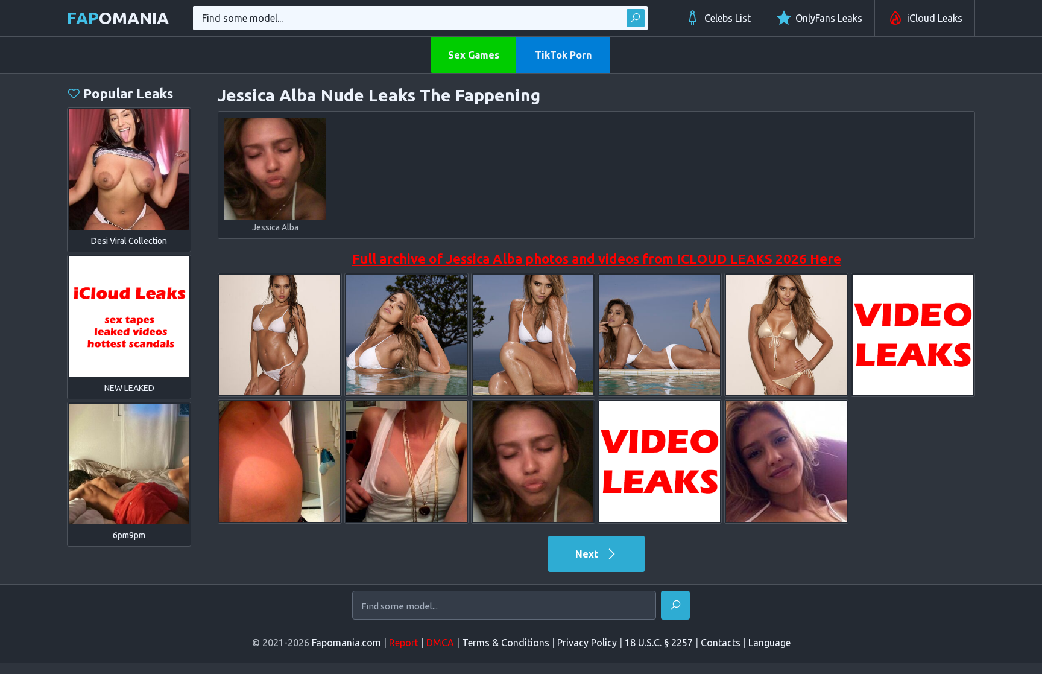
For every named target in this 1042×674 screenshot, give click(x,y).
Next (588, 553)
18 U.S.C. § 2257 (659, 642)
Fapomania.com (346, 642)
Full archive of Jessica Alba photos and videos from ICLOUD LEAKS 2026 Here (596, 258)
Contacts (720, 642)
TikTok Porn (563, 54)
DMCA (440, 642)
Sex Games (473, 54)
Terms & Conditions (505, 642)
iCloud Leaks (934, 18)
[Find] (636, 18)
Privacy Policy (587, 642)
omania (118, 17)
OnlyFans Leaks (828, 18)
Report (403, 642)
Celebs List (727, 18)
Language (769, 642)
